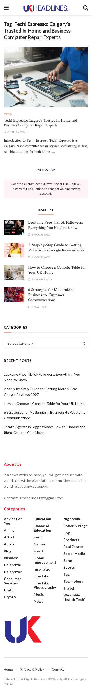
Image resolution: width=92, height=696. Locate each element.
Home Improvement (45, 560)
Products (71, 539)
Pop (66, 533)
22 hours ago (41, 279)
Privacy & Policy (32, 669)
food (38, 537)
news (38, 601)
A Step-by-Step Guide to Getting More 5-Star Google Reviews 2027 (56, 247)
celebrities (13, 572)
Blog (8, 551)
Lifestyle (41, 576)
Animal (10, 530)
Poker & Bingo (75, 526)
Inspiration (43, 569)
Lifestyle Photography (45, 585)
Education (42, 519)
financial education (42, 528)
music (39, 594)
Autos (9, 544)
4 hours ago (40, 257)
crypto (10, 597)
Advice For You (13, 521)
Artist (9, 537)
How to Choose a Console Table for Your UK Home (57, 270)
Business (11, 558)
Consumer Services (12, 580)
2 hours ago (40, 234)
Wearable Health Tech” (74, 597)
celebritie (12, 565)
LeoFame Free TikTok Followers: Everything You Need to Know (55, 225)
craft (8, 590)
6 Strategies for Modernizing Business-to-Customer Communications (51, 295)
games (39, 544)
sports (69, 567)
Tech (8, 114)
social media (74, 553)
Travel (68, 588)
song (67, 560)
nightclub (71, 519)
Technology (73, 581)
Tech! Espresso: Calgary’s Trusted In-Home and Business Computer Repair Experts (40, 123)
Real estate (73, 546)
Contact (58, 669)
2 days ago (39, 306)
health (39, 551)
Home (8, 669)
